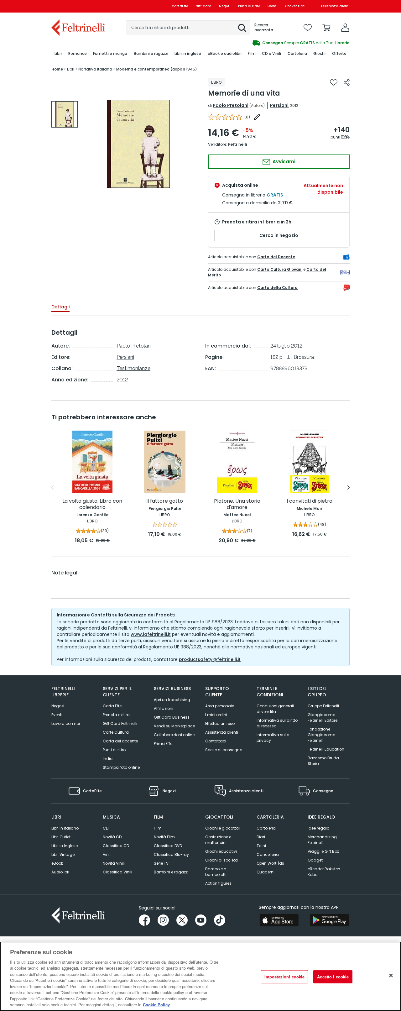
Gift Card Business (172, 717)
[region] (200, 976)
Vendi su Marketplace (174, 726)
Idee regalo (318, 828)
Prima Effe (163, 743)
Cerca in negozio (278, 235)
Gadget (315, 860)
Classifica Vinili (117, 872)
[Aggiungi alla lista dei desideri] (333, 82)
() (247, 117)
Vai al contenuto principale (78, 6)
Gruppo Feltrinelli (323, 706)
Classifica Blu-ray (171, 854)
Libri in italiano (65, 828)
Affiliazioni (163, 708)
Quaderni (265, 872)
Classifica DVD (168, 845)
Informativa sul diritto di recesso (277, 723)
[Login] (345, 27)
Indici (108, 758)
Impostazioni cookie (284, 977)
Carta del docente (120, 741)
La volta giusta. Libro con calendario (92, 504)
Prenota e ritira (116, 714)
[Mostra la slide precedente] (52, 487)
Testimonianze (133, 368)
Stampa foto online (121, 767)
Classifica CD (116, 845)
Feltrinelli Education (326, 749)
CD (105, 828)
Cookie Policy (156, 1005)
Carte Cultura (116, 732)
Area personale (219, 706)
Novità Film (164, 837)
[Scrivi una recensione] (257, 117)
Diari (261, 837)
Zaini (261, 845)
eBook (57, 863)
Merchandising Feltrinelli (322, 839)
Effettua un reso (220, 723)
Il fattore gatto (164, 501)
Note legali (65, 572)
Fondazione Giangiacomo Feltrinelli (321, 734)
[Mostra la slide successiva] (348, 487)
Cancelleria (268, 854)
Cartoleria (266, 828)
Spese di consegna (223, 749)
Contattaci (215, 741)
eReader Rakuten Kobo (324, 871)
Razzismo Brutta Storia (323, 760)
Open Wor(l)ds (270, 863)
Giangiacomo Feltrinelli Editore (322, 717)
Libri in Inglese (64, 845)
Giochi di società (221, 860)
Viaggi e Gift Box (323, 851)
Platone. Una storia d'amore (237, 504)
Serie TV (161, 863)
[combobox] (188, 27)
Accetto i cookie (333, 977)
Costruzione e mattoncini (218, 839)
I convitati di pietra (309, 501)
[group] (275, 43)
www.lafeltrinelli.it (151, 634)
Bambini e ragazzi (171, 872)
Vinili (107, 854)
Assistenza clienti (335, 6)
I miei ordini (216, 714)
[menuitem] (58, 54)
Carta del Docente (276, 256)
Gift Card (203, 6)
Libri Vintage (63, 854)
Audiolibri (60, 872)
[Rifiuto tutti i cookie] (391, 975)
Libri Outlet (60, 837)
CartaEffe (180, 6)
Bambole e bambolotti (216, 871)
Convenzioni (295, 6)
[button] (242, 28)
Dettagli (60, 307)
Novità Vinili (114, 863)
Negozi (225, 6)
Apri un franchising (172, 699)
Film (158, 828)
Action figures (218, 883)
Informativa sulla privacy (273, 737)
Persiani (279, 105)
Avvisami (283, 161)
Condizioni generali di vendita (275, 708)
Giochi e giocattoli (222, 828)
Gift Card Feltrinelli (120, 723)
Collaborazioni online (174, 734)
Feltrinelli (237, 144)
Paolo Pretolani (230, 105)
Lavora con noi (65, 723)
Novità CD (112, 837)
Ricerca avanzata (263, 28)
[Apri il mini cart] (326, 27)
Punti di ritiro (249, 6)
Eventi (273, 6)
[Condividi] (347, 82)
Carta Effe (112, 706)
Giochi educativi (221, 851)
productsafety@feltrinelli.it (210, 659)
